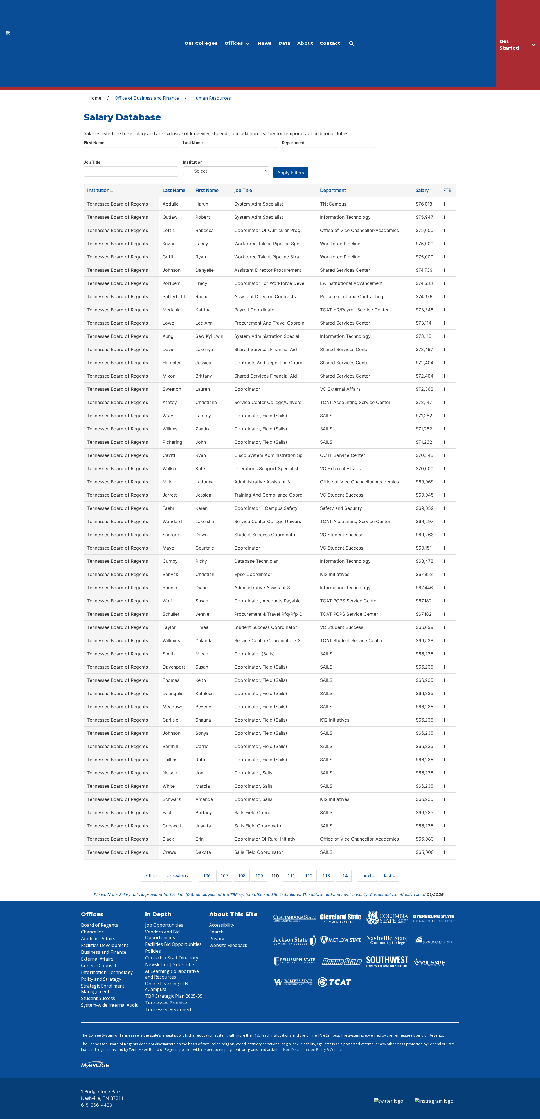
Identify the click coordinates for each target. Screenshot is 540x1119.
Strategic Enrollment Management (102, 989)
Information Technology (107, 972)
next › (368, 876)
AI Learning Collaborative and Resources (172, 974)
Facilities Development (104, 945)
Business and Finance (103, 952)
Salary (422, 190)
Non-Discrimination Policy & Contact (313, 1049)
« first (151, 876)
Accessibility (221, 925)
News (265, 43)
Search (216, 932)
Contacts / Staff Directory (171, 958)
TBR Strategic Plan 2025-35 (173, 996)
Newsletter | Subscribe (169, 964)
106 (207, 876)
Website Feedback (228, 945)
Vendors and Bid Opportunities (162, 935)
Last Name (193, 142)
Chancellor (92, 932)
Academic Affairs (98, 938)
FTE (447, 190)
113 (326, 876)
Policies (153, 951)
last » (389, 876)
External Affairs (97, 959)
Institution (193, 162)
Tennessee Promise (166, 1003)
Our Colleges (201, 43)
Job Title (92, 162)
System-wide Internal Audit (109, 1005)
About (305, 43)
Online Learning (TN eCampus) (166, 986)
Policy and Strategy (101, 979)
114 (343, 876)
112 (308, 876)
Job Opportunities (164, 925)
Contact (330, 43)
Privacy (216, 938)
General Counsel (98, 965)
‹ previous (177, 876)
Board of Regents (99, 925)
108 (242, 876)
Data (284, 43)
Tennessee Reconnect (168, 1009)
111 (291, 876)
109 (259, 876)
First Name (94, 142)
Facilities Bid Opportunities (173, 944)
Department (293, 142)
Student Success (98, 998)
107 (224, 876)
